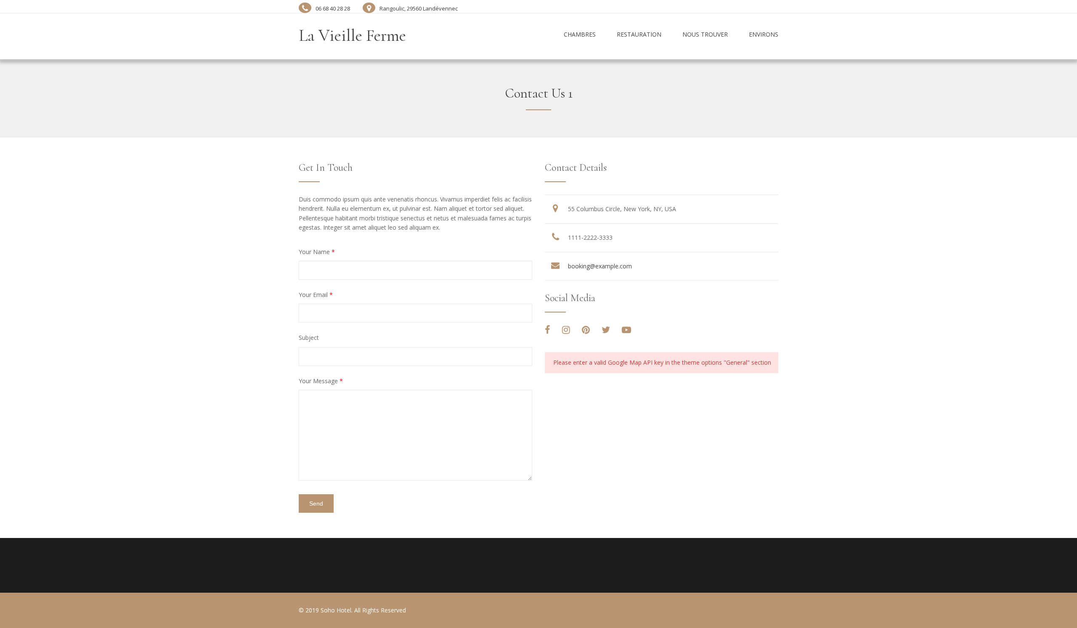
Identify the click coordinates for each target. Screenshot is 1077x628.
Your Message (321, 381)
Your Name (317, 252)
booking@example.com (600, 266)
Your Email (316, 295)
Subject (309, 338)
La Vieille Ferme (352, 35)
